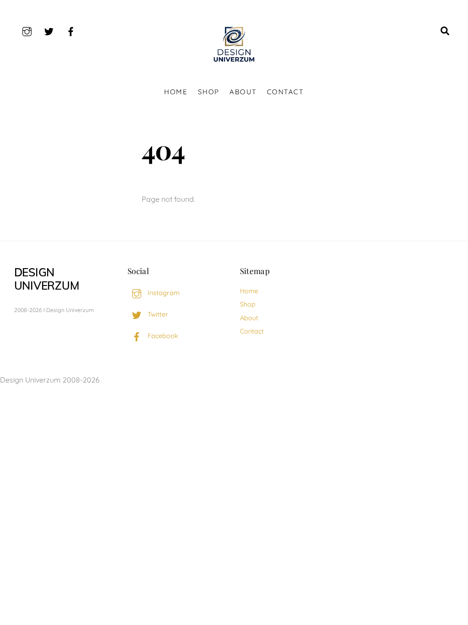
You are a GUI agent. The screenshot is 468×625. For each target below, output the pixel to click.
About (243, 91)
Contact (285, 91)
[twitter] (49, 30)
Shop (208, 91)
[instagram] (27, 30)
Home (175, 91)
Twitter (157, 314)
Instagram (163, 293)
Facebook (162, 336)
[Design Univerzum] (234, 62)
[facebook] (71, 30)
